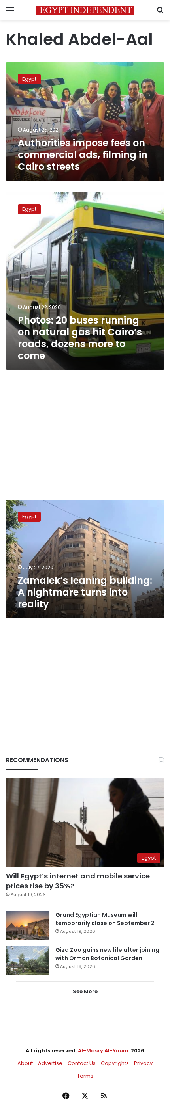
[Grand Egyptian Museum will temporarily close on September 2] (27, 925)
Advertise (50, 1063)
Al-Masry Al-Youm (103, 1050)
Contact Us (82, 1063)
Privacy (143, 1063)
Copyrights (115, 1063)
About (25, 1063)
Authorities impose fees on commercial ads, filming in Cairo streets (82, 154)
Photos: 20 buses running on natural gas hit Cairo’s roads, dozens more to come (80, 338)
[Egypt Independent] (85, 10)
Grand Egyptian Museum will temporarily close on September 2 (105, 919)
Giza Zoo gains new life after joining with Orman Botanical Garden (107, 954)
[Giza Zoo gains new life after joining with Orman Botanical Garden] (27, 960)
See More (85, 991)
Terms (85, 1075)
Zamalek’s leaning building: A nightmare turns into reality (85, 592)
